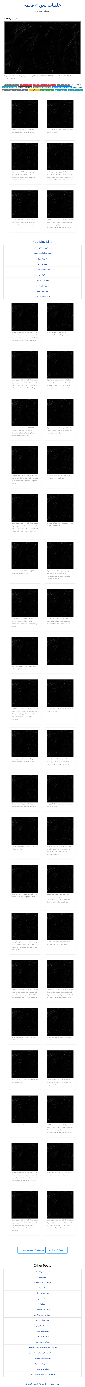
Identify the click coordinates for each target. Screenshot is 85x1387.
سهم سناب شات (42, 1320)
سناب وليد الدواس (42, 1326)
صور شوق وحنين (42, 285)
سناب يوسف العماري (42, 1363)
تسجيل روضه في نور (61, 90)
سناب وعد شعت (42, 1369)
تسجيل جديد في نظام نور (9, 87)
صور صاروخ (42, 258)
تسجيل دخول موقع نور (64, 84)
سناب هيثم (42, 1277)
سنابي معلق (42, 1298)
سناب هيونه (42, 1288)
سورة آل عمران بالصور (42, 1315)
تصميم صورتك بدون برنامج (11, 84)
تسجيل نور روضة (76, 84)
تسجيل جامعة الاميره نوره (75, 90)
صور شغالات (42, 264)
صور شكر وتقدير (42, 280)
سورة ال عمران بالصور (42, 1282)
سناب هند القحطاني (42, 1309)
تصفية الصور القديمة (25, 84)
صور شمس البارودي (42, 296)
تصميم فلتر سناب (34, 90)
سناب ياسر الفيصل (43, 1271)
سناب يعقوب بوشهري (43, 1358)
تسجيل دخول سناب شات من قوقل (61, 87)
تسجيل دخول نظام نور (22, 90)
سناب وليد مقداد (42, 1293)
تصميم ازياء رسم (77, 87)
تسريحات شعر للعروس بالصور (42, 87)
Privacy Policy (44, 1384)
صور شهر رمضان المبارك (42, 248)
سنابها (42, 1304)
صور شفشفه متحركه (42, 269)
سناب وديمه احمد (42, 1342)
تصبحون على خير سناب (47, 90)
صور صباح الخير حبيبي (42, 253)
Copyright (55, 1384)
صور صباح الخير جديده (42, 275)
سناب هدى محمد (42, 1336)
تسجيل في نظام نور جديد (25, 87)
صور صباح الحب (43, 291)
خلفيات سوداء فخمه (42, 5)
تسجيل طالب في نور (8, 90)
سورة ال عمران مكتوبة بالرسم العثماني (42, 1347)
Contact (34, 1384)
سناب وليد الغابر (43, 1331)
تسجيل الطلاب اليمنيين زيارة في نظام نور (44, 84)
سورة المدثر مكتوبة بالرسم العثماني (42, 1353)
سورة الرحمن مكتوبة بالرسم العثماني (42, 1374)
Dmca (28, 1384)
